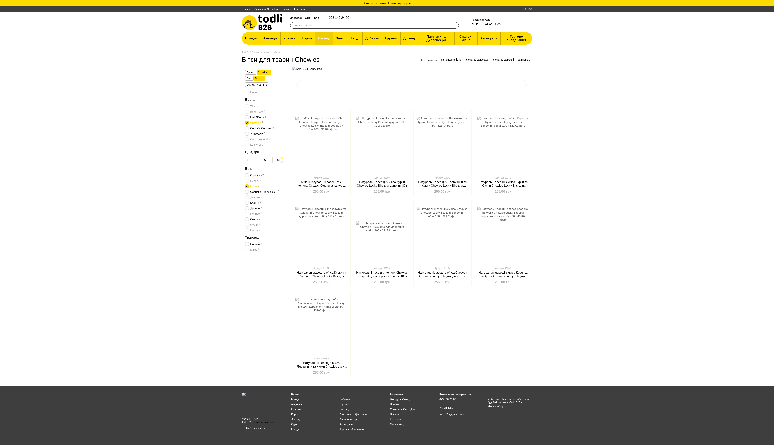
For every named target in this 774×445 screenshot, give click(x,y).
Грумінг (391, 38)
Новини (286, 9)
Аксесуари (488, 38)
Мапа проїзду (495, 406)
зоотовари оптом (264, 422)
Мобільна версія (255, 428)
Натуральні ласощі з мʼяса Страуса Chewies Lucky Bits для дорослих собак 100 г (442, 276)
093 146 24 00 (339, 17)
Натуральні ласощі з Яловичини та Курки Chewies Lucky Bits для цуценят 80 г (442, 185)
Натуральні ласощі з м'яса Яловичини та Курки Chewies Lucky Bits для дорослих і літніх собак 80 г (321, 366)
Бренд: (251, 72)
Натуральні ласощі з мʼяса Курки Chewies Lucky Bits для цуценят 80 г (382, 183)
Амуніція (270, 38)
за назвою (524, 59)
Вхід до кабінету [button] (400, 399)
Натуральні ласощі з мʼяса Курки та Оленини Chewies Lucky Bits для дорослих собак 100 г (321, 276)
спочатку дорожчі (503, 59)
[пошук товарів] (455, 25)
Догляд (409, 38)
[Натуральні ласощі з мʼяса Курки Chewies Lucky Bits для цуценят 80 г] (382, 142)
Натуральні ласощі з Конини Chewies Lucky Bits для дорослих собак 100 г (382, 274)
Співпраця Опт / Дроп (266, 9)
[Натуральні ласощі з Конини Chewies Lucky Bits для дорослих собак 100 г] (382, 233)
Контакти (299, 9)
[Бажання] (508, 22)
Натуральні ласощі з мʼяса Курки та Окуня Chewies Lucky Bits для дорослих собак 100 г (503, 185)
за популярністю (451, 59)
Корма (307, 38)
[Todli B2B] (262, 402)
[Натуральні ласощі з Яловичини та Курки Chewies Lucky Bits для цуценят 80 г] (442, 142)
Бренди (251, 38)
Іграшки (289, 38)
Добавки (372, 38)
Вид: (249, 78)
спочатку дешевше (476, 59)
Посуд (354, 38)
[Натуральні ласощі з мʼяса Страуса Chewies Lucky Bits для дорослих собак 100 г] (442, 233)
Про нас (246, 9)
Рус (530, 9)
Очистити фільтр (257, 84)
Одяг (339, 38)
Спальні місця (465, 38)
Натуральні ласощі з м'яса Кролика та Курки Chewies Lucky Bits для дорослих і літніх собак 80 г (503, 276)
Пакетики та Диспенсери (436, 38)
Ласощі (324, 38)
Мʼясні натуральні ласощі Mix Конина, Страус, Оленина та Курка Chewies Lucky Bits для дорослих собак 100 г (321, 187)
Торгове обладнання (516, 38)
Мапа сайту (397, 424)
